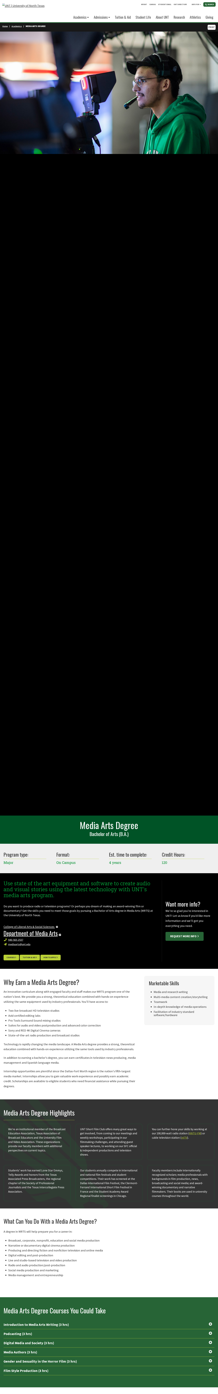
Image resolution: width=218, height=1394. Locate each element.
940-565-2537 (15, 940)
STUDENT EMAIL (164, 4)
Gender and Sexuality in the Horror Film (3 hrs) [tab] (40, 1361)
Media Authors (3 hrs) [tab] (20, 1352)
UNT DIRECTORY (180, 4)
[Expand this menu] (200, 4)
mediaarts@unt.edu (19, 944)
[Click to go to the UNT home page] (23, 11)
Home (5, 26)
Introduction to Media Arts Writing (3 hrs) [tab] (36, 1324)
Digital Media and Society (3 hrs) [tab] (29, 1343)
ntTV (184, 1137)
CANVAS (152, 4)
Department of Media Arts (31, 933)
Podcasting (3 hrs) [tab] (18, 1334)
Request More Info (183, 936)
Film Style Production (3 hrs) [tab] (26, 1371)
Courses (11, 957)
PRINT (211, 27)
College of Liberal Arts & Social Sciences (29, 927)
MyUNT (144, 4)
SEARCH (210, 4)
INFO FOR (195, 4)
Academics (79, 17)
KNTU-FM (195, 1133)
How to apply (49, 957)
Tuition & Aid (29, 957)
